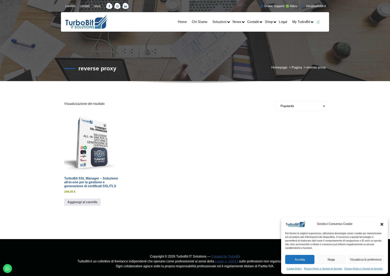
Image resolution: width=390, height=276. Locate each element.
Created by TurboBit (225, 256)
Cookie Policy (294, 268)
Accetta (300, 259)
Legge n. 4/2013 (226, 261)
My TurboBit (301, 22)
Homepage (279, 67)
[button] (382, 224)
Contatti (253, 22)
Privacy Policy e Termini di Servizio (323, 268)
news (97, 6)
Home (182, 22)
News (237, 22)
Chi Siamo (199, 22)
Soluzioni (219, 22)
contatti (84, 6)
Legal (283, 22)
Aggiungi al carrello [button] (82, 202)
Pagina (297, 67)
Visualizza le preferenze (366, 259)
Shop (269, 22)
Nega (331, 259)
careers (70, 6)
